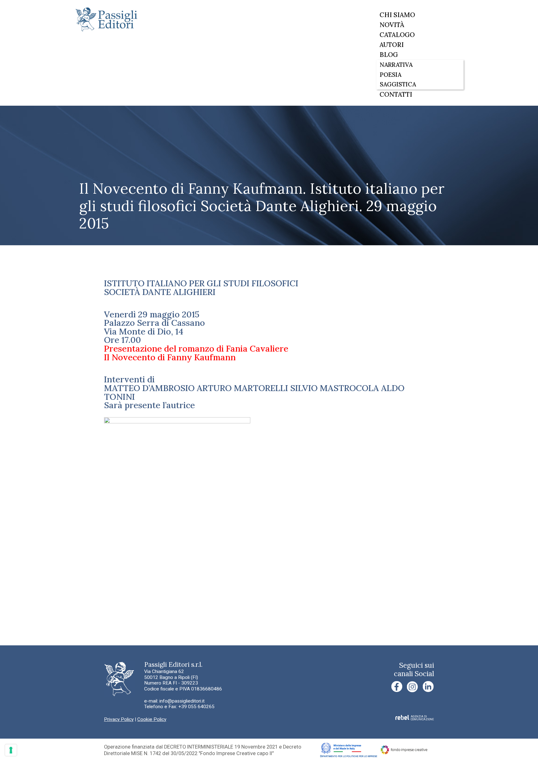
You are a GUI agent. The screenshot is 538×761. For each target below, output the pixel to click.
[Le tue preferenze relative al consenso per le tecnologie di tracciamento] (11, 750)
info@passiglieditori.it (182, 701)
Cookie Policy (151, 719)
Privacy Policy (119, 719)
